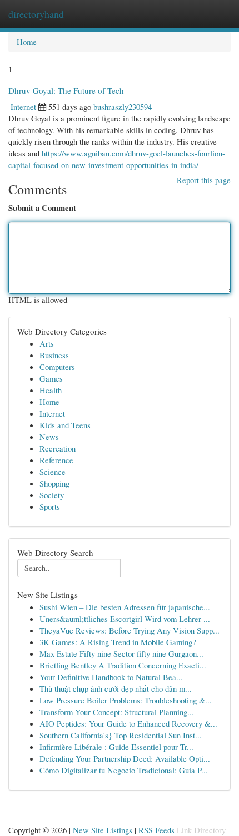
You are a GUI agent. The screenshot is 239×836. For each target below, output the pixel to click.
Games (51, 378)
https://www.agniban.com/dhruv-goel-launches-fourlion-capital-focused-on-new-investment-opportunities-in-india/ (116, 159)
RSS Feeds (156, 829)
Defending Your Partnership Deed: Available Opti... (124, 758)
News (49, 436)
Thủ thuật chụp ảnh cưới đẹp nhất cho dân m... (115, 688)
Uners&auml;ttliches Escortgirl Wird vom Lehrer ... (124, 618)
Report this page (204, 179)
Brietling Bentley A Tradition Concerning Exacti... (122, 665)
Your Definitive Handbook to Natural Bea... (111, 676)
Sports (49, 506)
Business (54, 355)
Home (27, 41)
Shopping (54, 483)
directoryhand (36, 14)
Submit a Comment (42, 208)
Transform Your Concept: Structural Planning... (116, 711)
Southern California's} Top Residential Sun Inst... (120, 735)
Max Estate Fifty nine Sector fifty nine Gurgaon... (121, 653)
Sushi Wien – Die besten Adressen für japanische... (124, 606)
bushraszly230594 (122, 106)
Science (52, 471)
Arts (46, 343)
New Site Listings (102, 829)
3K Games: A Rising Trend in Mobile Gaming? (117, 641)
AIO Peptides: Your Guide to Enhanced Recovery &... (128, 723)
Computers (57, 366)
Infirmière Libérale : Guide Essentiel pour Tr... (116, 746)
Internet (23, 106)
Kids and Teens (65, 424)
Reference (56, 459)
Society (51, 494)
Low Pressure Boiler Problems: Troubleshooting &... (125, 700)
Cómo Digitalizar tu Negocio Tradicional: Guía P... (123, 770)
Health (50, 390)
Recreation (57, 448)
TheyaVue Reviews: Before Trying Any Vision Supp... (129, 630)
